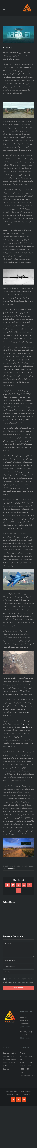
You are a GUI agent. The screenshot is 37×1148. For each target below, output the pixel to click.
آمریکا (9, 59)
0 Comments (8, 868)
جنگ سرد (25, 727)
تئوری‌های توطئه (24, 712)
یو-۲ (22, 724)
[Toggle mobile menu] (4, 9)
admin (6, 866)
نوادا (14, 59)
